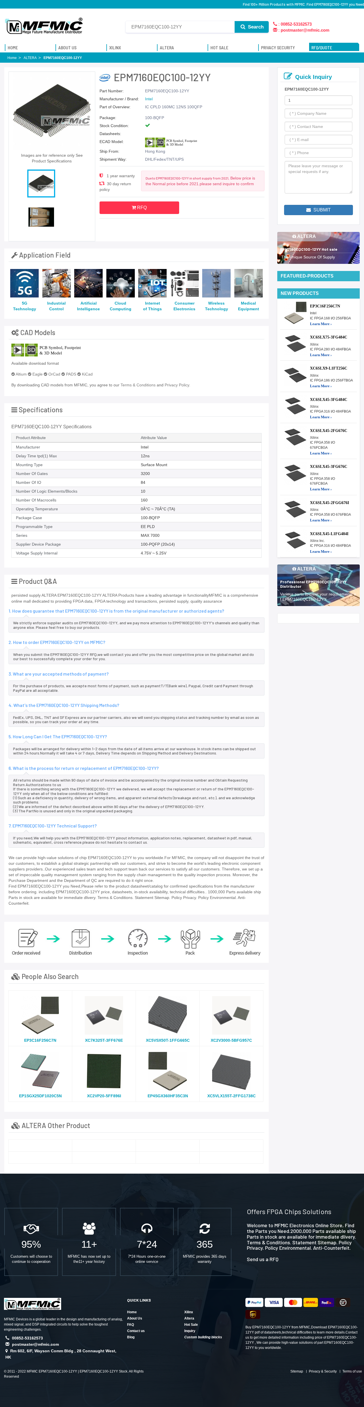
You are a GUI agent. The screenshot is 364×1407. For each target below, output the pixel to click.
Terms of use (352, 1371)
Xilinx (188, 1312)
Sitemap (296, 1371)
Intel (149, 99)
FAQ (130, 1325)
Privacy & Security (323, 1371)
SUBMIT (321, 209)
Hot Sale (191, 1325)
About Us (134, 1318)
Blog (131, 1337)
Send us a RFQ (262, 1259)
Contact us (136, 1331)
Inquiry (189, 1331)
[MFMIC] (44, 23)
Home (132, 1312)
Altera (189, 1318)
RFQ (141, 207)
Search (255, 27)
